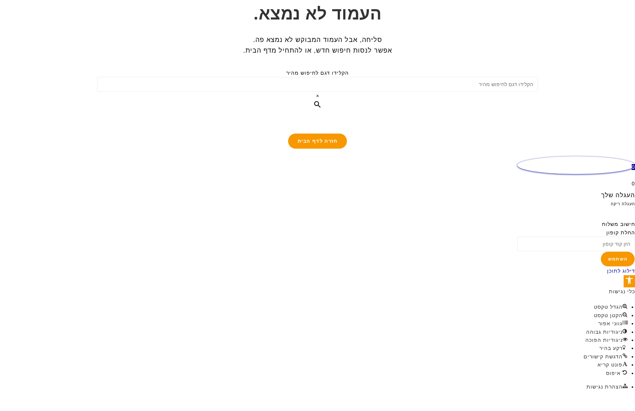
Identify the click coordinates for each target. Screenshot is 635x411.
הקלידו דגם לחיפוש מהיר (317, 73)
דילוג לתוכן (621, 271)
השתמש (617, 259)
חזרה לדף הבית (318, 141)
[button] (629, 281)
